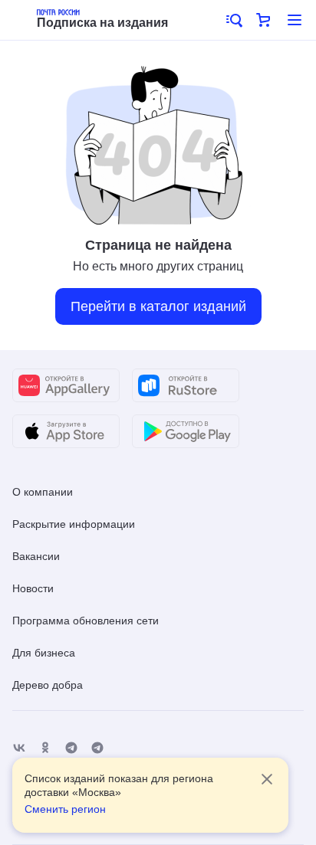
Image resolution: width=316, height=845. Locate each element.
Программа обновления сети (85, 620)
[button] (233, 20)
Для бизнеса (43, 653)
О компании (42, 492)
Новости (33, 588)
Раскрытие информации (73, 524)
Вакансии (36, 556)
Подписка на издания (102, 22)
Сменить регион (65, 809)
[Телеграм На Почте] (71, 748)
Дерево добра (47, 685)
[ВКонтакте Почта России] (19, 748)
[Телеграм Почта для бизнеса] (97, 748)
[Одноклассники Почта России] (45, 748)
